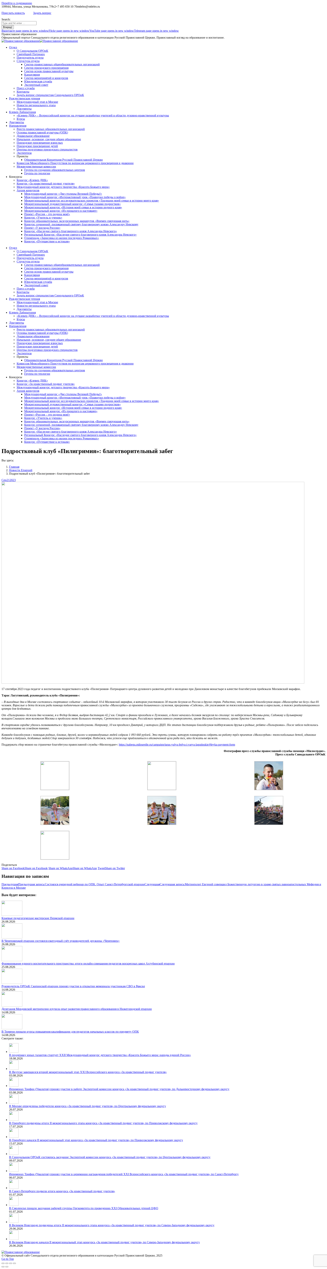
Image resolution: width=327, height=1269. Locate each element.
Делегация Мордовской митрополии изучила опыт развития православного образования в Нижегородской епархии (77, 1009)
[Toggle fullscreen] (10, 1263)
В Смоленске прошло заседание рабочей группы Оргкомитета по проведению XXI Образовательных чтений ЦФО (83, 1208)
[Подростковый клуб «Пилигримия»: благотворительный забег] (54, 788)
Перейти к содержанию (17, 3)
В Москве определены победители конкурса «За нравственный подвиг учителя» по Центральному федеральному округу (87, 1106)
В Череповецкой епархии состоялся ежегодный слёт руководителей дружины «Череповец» (61, 940)
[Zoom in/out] (14, 1263)
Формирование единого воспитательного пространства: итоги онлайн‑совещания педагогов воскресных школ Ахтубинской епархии (88, 963)
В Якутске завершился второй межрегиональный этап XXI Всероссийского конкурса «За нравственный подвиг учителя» (88, 1072)
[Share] (6, 1263)
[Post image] (12, 914)
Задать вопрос (42, 13)
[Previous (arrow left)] (3, 1266)
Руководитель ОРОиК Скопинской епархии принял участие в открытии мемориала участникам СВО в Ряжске (73, 986)
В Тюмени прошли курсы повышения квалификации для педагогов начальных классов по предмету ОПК (70, 1031)
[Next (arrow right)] (6, 1266)
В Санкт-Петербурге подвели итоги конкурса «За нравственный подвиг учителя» (62, 1191)
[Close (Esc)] (3, 1263)
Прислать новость (13, 13)
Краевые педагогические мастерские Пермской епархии (38, 918)
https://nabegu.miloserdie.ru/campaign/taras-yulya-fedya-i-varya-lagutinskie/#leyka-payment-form (177, 744)
